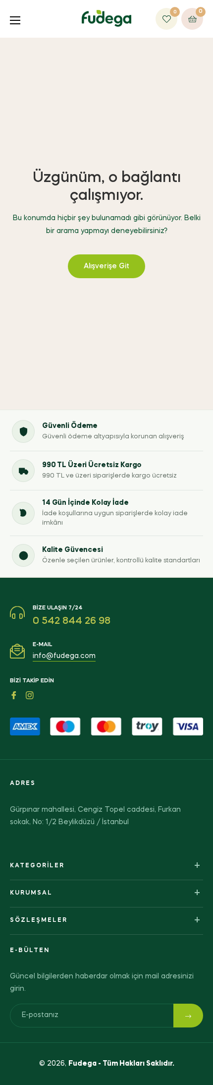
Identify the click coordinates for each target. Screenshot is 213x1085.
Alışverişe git (106, 266)
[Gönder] (188, 1015)
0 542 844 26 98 (71, 621)
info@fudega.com (64, 656)
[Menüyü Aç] (19, 19)
